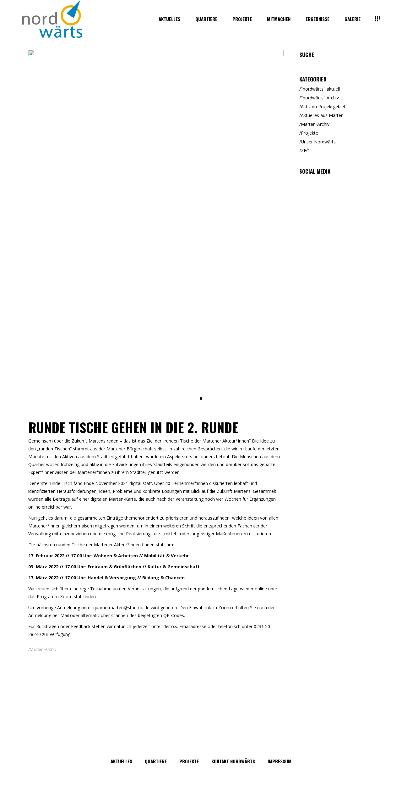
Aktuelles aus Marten (322, 115)
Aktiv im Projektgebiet (323, 106)
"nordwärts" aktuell (320, 89)
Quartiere (156, 761)
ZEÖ (305, 150)
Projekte (309, 133)
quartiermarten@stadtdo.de (121, 607)
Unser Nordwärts (318, 142)
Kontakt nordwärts (233, 761)
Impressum (279, 761)
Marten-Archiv (43, 649)
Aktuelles (121, 761)
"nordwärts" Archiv (320, 98)
